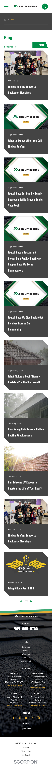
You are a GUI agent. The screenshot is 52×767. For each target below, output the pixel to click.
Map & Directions (14, 685)
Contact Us (26, 661)
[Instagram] (38, 717)
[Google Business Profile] (20, 717)
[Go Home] (5, 19)
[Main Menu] (6, 6)
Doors (26, 650)
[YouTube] (26, 717)
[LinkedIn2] (32, 717)
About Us (26, 657)
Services (26, 647)
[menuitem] (26, 747)
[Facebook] (13, 717)
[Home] (25, 6)
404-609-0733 (26, 629)
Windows (26, 654)
